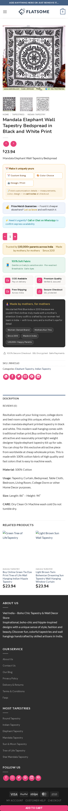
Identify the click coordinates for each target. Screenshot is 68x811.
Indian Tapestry (36, 114)
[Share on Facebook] (12, 377)
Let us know (30, 209)
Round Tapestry (11, 718)
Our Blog (8, 672)
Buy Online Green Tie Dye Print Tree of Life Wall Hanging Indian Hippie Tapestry (17, 577)
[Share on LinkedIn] (38, 377)
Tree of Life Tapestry (14, 750)
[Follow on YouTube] (38, 778)
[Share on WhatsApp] (6, 377)
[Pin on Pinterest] (32, 377)
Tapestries (18, 114)
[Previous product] (14, 144)
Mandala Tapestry (13, 737)
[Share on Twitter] (19, 377)
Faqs (5, 697)
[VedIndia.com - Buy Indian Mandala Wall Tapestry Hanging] (34, 12)
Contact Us (9, 665)
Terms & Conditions (14, 691)
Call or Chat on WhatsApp (42, 220)
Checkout (54, 800)
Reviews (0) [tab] (10, 405)
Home (6, 114)
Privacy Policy (10, 678)
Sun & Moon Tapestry (15, 744)
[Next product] (6, 144)
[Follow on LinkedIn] (32, 778)
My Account (15, 800)
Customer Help (35, 800)
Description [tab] (11, 398)
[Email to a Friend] (25, 377)
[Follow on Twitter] (19, 778)
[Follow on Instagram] (12, 778)
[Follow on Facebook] (6, 778)
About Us (8, 659)
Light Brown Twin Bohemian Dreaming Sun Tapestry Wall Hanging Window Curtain (50, 577)
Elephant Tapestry (24, 368)
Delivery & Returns (13, 684)
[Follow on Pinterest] (25, 778)
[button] (5, 11)
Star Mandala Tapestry (15, 756)
